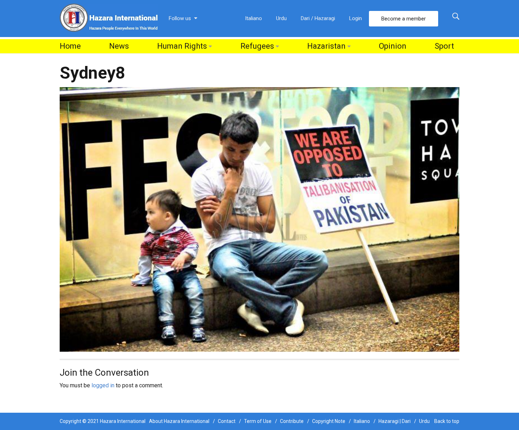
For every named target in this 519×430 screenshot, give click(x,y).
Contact (226, 421)
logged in (102, 385)
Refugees (257, 46)
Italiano (253, 18)
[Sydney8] (259, 219)
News (119, 46)
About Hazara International (179, 421)
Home (70, 46)
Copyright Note (328, 421)
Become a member (403, 19)
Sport (444, 46)
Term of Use (258, 421)
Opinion (392, 46)
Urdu (281, 18)
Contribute (292, 421)
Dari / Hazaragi (318, 18)
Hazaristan (326, 46)
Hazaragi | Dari (394, 421)
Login (355, 18)
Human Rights (182, 46)
